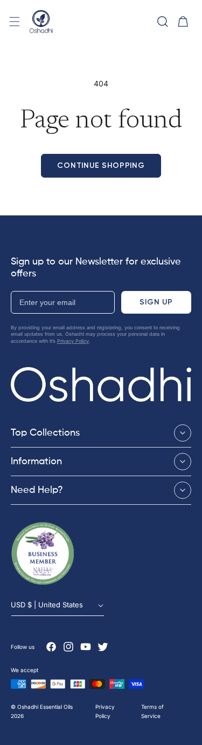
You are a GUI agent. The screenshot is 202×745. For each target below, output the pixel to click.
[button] (14, 21)
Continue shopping (101, 165)
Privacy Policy (73, 341)
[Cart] (183, 21)
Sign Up (156, 302)
